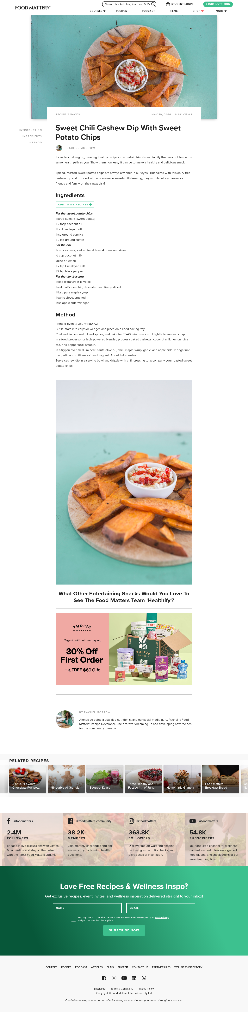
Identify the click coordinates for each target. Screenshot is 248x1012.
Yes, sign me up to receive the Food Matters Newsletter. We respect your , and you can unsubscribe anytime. (123, 919)
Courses (96, 11)
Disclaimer (100, 988)
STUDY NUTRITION (218, 4)
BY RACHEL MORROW (95, 712)
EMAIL (134, 907)
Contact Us (140, 967)
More (220, 11)
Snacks (74, 114)
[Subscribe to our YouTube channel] (123, 978)
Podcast (148, 11)
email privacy (162, 917)
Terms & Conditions (122, 988)
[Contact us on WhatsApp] (143, 978)
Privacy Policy (146, 988)
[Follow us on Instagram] (114, 978)
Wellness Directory (188, 967)
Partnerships (161, 967)
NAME (60, 907)
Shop (197, 11)
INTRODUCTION (30, 130)
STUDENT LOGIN (182, 4)
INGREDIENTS (32, 136)
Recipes (121, 11)
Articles (97, 967)
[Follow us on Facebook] (104, 978)
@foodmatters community (93, 821)
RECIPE (61, 114)
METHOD (35, 142)
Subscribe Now (124, 930)
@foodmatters (23, 821)
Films (174, 11)
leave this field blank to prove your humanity (15, 870)
